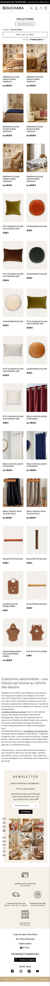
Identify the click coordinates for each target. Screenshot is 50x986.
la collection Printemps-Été (35, 731)
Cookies (6, 979)
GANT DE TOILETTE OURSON (37, 651)
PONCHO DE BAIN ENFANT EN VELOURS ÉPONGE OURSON (12, 653)
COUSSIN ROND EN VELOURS (37, 226)
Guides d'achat (25, 943)
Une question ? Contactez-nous (25, 953)
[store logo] (13, 8)
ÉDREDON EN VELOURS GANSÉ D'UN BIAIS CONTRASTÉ (11, 79)
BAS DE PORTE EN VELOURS (13, 559)
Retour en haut (45, 978)
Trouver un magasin (27, 960)
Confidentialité (19, 979)
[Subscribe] (35, 805)
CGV (32, 979)
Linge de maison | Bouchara (25, 934)
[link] (36, 8)
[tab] (25, 35)
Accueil (6, 29)
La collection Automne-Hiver (13, 712)
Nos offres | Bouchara (25, 939)
